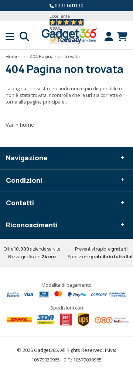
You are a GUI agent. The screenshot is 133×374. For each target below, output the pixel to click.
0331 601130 (69, 5)
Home (12, 56)
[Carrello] (122, 36)
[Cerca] (24, 36)
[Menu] (13, 36)
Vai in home (20, 124)
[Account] (111, 36)
